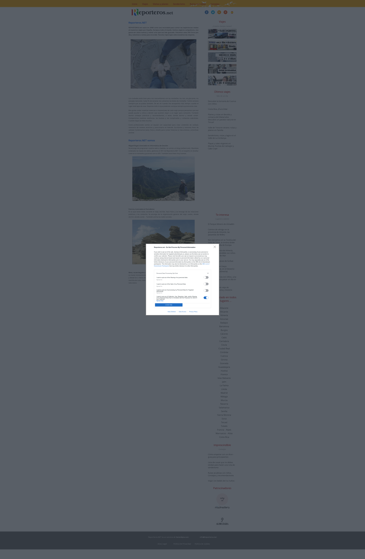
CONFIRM (168, 305)
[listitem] (182, 273)
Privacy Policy (193, 311)
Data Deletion (172, 311)
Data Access (182, 311)
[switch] (206, 277)
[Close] (215, 247)
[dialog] (182, 279)
